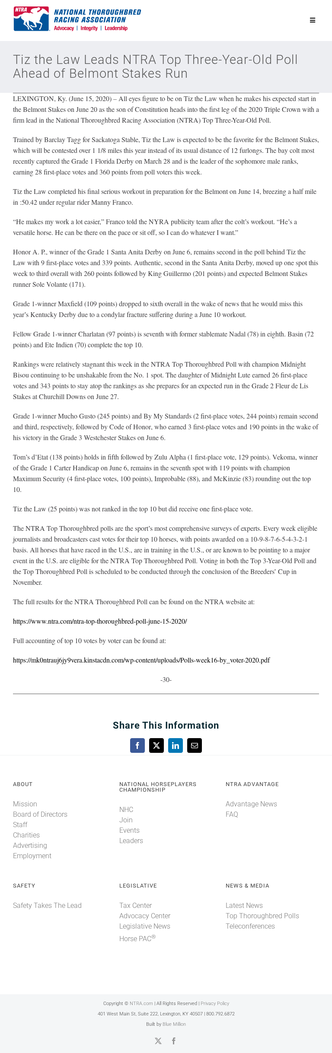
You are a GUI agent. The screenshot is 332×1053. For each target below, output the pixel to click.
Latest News (244, 905)
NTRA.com (141, 1003)
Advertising (30, 845)
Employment (32, 856)
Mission (25, 804)
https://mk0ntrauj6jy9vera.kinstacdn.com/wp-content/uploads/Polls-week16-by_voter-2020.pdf (141, 659)
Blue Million (174, 1024)
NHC (126, 810)
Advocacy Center (144, 916)
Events (129, 830)
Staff (20, 825)
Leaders (131, 841)
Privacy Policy (215, 1003)
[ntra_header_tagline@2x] (78, 8)
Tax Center (135, 905)
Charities (26, 835)
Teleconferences (250, 926)
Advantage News (251, 804)
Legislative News (144, 926)
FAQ (232, 814)
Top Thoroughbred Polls (262, 916)
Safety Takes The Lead (47, 905)
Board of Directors (40, 814)
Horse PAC (137, 939)
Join (126, 820)
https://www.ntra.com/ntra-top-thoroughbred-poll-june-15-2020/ (100, 620)
